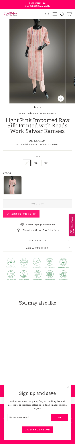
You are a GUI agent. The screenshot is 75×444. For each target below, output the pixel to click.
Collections (32, 113)
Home (22, 113)
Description (37, 240)
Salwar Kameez (47, 113)
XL (35, 163)
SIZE (37, 156)
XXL (46, 163)
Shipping (33, 144)
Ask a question (37, 248)
